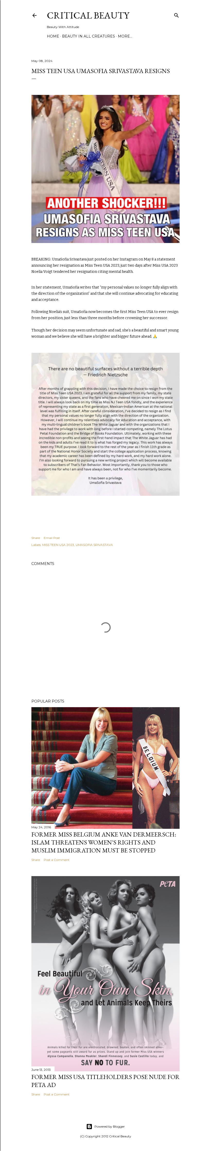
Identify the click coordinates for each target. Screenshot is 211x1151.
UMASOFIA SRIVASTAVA (94, 545)
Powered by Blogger (109, 1126)
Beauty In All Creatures (88, 36)
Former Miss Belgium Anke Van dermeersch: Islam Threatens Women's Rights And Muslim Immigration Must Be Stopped (103, 842)
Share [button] (35, 538)
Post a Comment (56, 860)
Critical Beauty (88, 15)
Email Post (52, 538)
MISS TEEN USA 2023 (58, 545)
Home (53, 36)
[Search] (176, 14)
